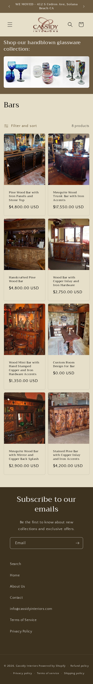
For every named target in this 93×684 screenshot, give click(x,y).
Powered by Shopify (52, 665)
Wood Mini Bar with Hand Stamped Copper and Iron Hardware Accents (24, 368)
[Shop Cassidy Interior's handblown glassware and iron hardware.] (46, 88)
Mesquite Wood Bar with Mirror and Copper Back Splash (24, 455)
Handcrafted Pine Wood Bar (22, 279)
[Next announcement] (83, 6)
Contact (16, 598)
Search (15, 564)
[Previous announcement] (9, 6)
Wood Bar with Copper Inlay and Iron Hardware (66, 281)
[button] (9, 24)
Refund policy (79, 665)
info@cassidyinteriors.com (31, 609)
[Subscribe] (77, 543)
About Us (17, 587)
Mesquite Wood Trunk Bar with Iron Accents (68, 196)
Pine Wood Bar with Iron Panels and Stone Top (24, 196)
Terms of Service (23, 620)
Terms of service (48, 673)
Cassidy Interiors (27, 665)
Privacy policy (22, 673)
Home (15, 575)
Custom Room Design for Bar (64, 364)
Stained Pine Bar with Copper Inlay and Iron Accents (66, 455)
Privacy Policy (21, 631)
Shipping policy (74, 673)
